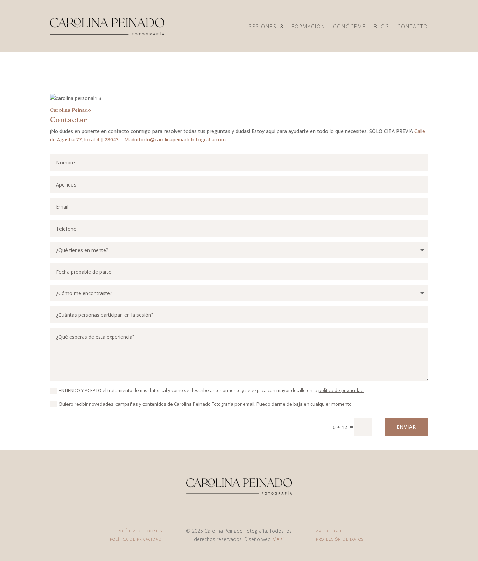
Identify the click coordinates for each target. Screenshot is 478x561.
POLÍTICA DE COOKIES (140, 530)
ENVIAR (406, 426)
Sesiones (263, 26)
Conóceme (349, 26)
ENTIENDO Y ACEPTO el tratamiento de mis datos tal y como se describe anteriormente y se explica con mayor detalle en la (211, 390)
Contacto (412, 26)
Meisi (278, 539)
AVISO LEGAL (329, 530)
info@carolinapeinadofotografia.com (183, 139)
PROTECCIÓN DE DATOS (340, 539)
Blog (381, 26)
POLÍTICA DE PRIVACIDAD (136, 539)
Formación (308, 26)
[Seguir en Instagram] (239, 510)
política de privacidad (341, 390)
